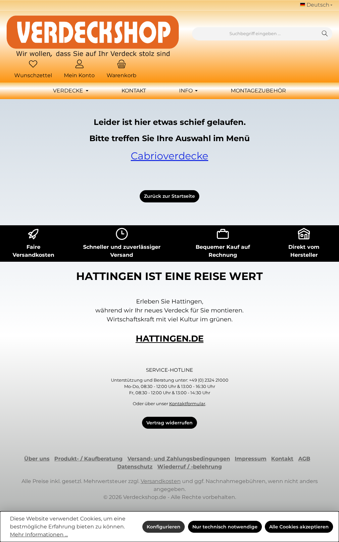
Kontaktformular (187, 403)
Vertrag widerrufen (169, 422)
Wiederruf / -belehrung (189, 466)
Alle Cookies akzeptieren (299, 526)
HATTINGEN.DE (170, 338)
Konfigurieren (163, 526)
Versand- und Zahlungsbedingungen (178, 459)
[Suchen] (324, 33)
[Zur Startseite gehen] (93, 36)
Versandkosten (161, 481)
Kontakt (282, 459)
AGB (304, 459)
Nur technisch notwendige (225, 526)
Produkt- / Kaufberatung (88, 459)
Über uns (37, 459)
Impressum (250, 459)
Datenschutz (135, 466)
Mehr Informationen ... (39, 534)
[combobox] (255, 33)
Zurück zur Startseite (169, 196)
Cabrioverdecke (169, 156)
